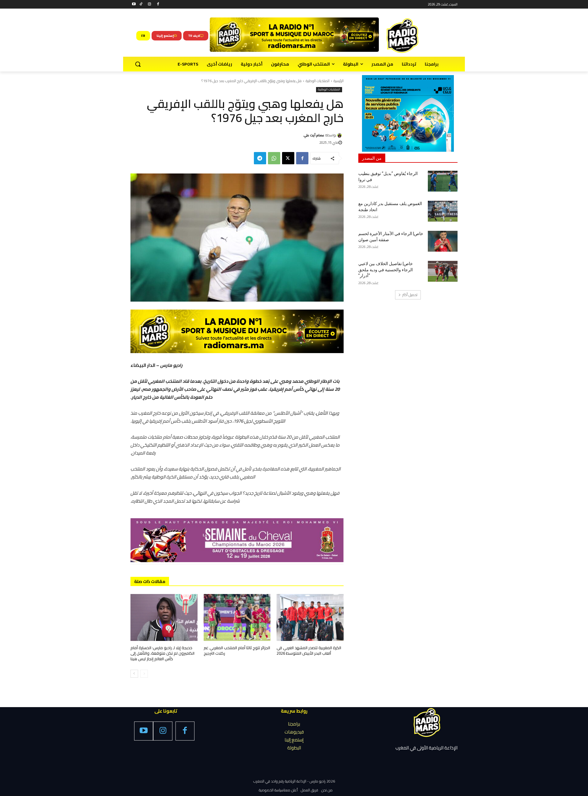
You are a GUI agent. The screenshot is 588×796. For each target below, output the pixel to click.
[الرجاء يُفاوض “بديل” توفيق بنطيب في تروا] (443, 181)
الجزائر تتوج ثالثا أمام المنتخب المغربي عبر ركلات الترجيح (237, 650)
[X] (288, 158)
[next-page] (134, 674)
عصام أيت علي (313, 135)
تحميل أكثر (409, 294)
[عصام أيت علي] (340, 135)
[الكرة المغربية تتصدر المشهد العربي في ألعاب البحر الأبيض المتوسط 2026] (310, 617)
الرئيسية (339, 80)
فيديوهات (294, 731)
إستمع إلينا (294, 739)
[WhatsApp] (274, 158)
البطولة (294, 747)
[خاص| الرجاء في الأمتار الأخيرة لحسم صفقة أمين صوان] (443, 241)
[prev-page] (144, 674)
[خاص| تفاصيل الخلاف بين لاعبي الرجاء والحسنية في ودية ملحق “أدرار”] (443, 271)
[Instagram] (149, 4)
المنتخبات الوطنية (318, 80)
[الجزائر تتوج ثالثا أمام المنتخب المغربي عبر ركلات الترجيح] (237, 617)
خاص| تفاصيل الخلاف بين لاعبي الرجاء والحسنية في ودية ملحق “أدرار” (385, 269)
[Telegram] (260, 158)
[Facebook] (157, 4)
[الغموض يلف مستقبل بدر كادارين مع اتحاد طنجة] (443, 211)
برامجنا (294, 723)
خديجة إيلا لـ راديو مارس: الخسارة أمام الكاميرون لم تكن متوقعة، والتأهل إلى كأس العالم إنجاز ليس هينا (162, 653)
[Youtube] (134, 4)
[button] (137, 64)
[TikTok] (141, 4)
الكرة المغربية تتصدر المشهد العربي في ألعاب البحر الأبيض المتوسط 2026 (309, 650)
